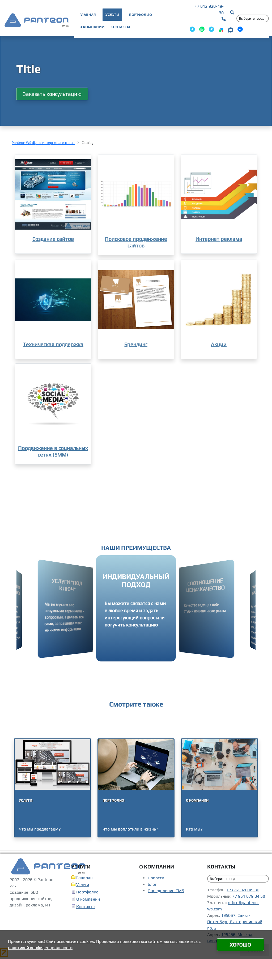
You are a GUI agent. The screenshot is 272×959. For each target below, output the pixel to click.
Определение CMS (166, 892)
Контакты (85, 908)
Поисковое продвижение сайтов (136, 242)
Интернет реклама (219, 239)
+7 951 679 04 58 (248, 898)
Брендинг (135, 345)
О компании (88, 901)
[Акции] (219, 301)
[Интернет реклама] (219, 194)
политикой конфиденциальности (40, 947)
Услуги (82, 886)
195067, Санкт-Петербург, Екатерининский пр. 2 (234, 924)
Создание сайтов (53, 239)
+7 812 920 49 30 (243, 892)
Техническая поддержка (53, 345)
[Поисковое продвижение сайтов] (136, 194)
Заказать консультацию (52, 94)
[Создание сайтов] (53, 194)
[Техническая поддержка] (53, 301)
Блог (152, 886)
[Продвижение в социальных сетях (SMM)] (53, 404)
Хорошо (240, 945)
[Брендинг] (136, 301)
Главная (84, 879)
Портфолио (87, 894)
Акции (219, 345)
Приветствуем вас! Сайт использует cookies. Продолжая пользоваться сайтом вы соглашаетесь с (104, 941)
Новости (156, 880)
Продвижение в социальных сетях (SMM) (53, 452)
